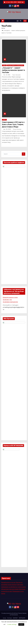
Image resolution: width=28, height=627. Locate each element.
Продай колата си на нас (8, 582)
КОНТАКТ (15, 618)
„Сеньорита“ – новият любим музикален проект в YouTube (13, 70)
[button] (21, 20)
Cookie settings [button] (11, 624)
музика (4, 65)
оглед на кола (22, 587)
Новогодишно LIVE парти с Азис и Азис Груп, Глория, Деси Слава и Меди (13, 124)
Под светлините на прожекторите (15, 65)
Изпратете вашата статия (10, 297)
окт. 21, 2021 (7, 75)
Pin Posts (9, 618)
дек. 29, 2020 (7, 129)
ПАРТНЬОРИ (22, 618)
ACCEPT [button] (21, 624)
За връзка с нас (7, 300)
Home (3, 28)
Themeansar (14, 615)
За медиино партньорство (10, 302)
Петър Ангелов (17, 129)
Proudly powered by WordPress (10, 613)
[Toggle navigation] (17, 21)
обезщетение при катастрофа (9, 589)
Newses (24, 613)
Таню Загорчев (16, 75)
